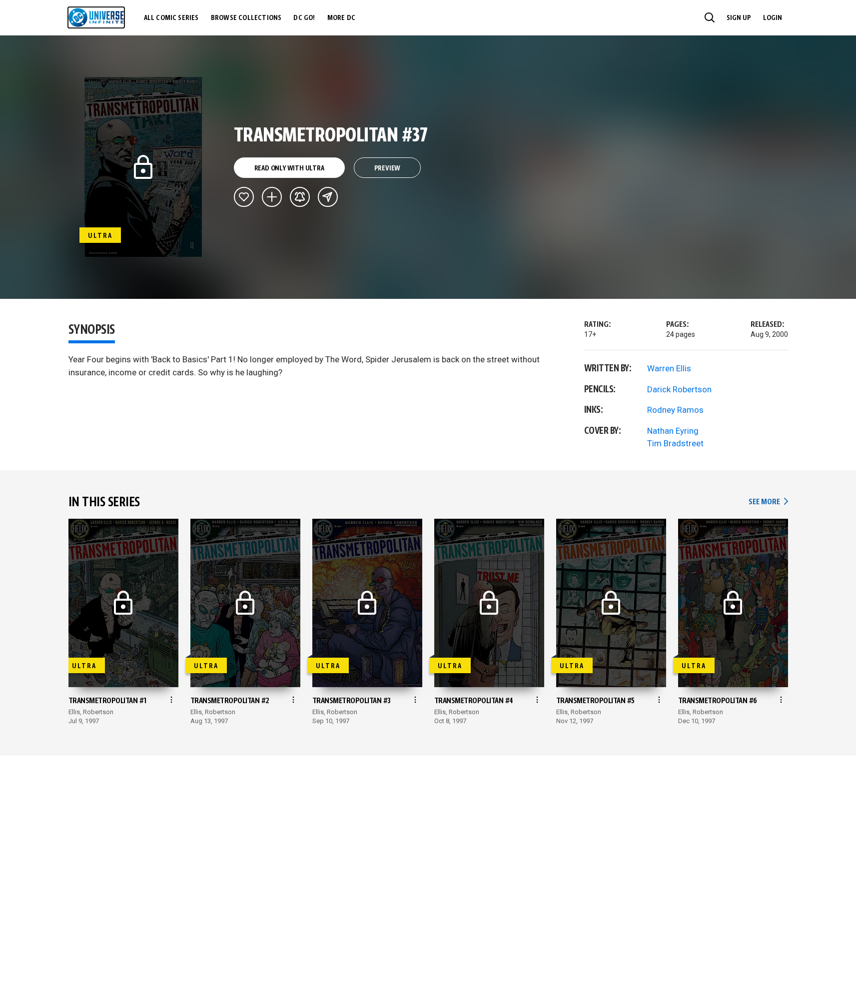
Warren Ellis (669, 368)
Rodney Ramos (675, 410)
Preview (387, 168)
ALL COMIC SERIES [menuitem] (171, 17)
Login (772, 17)
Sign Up (739, 17)
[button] (710, 17)
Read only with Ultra (289, 168)
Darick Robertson (679, 389)
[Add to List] (272, 197)
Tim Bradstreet (675, 443)
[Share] (328, 197)
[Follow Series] (300, 197)
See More (768, 502)
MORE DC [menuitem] (341, 17)
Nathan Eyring (673, 431)
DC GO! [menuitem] (304, 17)
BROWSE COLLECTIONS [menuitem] (246, 17)
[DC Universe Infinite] (96, 17)
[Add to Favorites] (244, 197)
